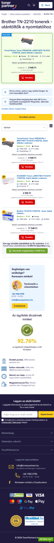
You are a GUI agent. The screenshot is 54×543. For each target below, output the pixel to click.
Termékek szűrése (27, 117)
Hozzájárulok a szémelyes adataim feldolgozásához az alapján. (25, 421)
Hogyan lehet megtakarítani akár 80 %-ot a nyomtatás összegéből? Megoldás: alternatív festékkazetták (29, 101)
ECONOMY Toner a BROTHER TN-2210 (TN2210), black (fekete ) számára (34, 177)
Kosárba (29, 78)
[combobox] (24, 127)
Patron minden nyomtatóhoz (20, 14)
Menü (47, 5)
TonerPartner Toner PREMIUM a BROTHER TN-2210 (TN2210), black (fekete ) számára (27, 51)
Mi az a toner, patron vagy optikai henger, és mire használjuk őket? (28, 92)
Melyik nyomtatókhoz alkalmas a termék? (27, 63)
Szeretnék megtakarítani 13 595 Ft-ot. (28, 251)
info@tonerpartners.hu (22, 300)
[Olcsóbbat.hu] (34, 518)
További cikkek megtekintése (14, 109)
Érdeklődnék (19, 306)
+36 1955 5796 (18, 294)
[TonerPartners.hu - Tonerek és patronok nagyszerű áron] (9, 5)
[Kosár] (34, 5)
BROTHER (37, 14)
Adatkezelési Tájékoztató (11, 422)
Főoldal (4, 14)
